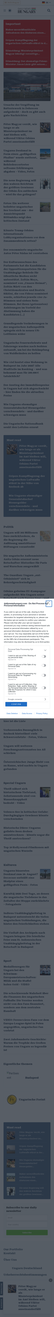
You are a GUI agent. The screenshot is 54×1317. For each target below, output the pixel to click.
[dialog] (27, 658)
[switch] (44, 656)
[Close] (48, 603)
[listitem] (27, 650)
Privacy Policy (42, 713)
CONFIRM (16, 704)
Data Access (27, 713)
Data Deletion (12, 713)
